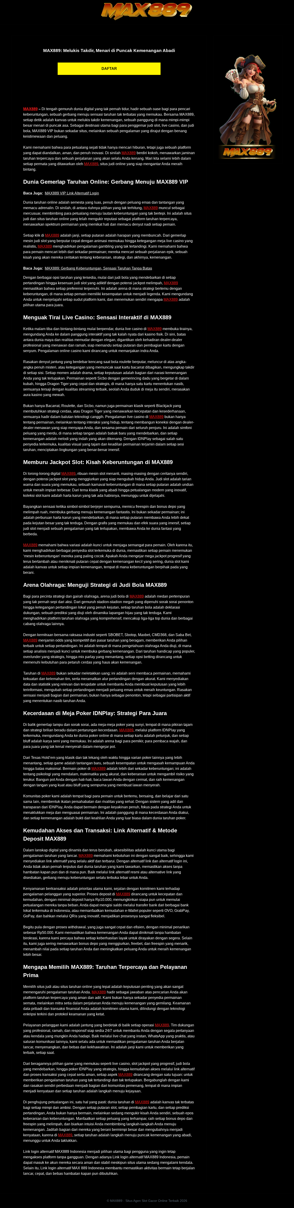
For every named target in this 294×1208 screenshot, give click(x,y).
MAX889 (30, 109)
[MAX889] (248, 100)
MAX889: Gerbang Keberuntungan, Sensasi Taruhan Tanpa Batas (98, 268)
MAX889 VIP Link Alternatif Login (72, 193)
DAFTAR (109, 69)
